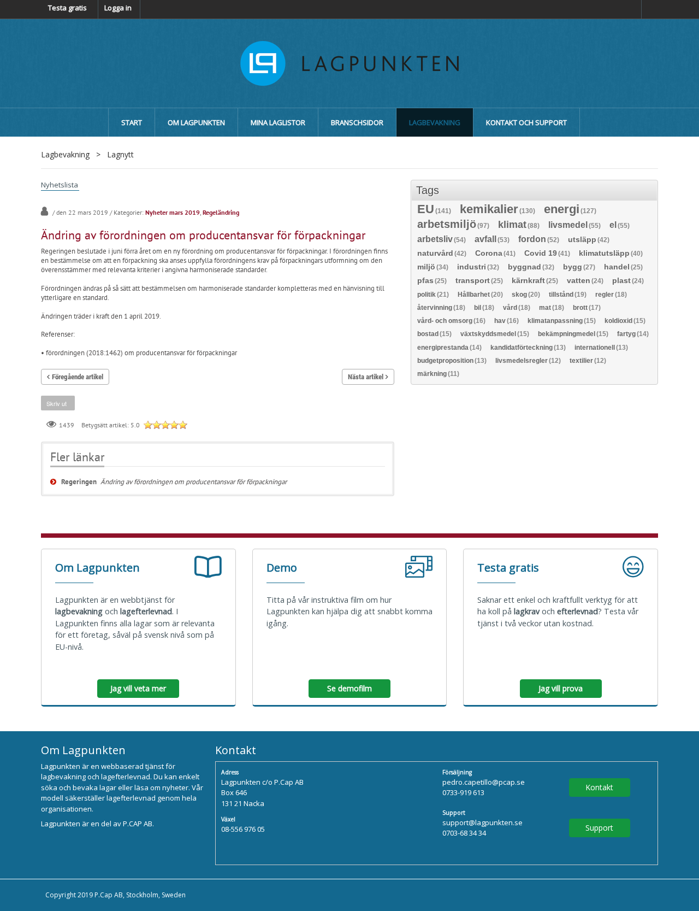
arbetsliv (441, 239)
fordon (538, 239)
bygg (579, 267)
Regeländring (221, 212)
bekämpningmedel (573, 334)
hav (506, 321)
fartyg (633, 334)
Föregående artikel (77, 377)
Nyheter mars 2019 (172, 212)
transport (479, 280)
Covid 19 (547, 253)
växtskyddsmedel (494, 334)
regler (611, 294)
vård (516, 307)
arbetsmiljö (453, 225)
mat (551, 307)
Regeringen (79, 481)
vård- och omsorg (451, 321)
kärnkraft (535, 280)
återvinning (441, 307)
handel (623, 267)
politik (433, 294)
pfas (432, 280)
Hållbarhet (480, 294)
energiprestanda (449, 347)
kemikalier (497, 210)
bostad (434, 334)
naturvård (441, 253)
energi (570, 210)
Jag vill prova (560, 688)
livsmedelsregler (528, 360)
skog (526, 294)
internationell (601, 347)
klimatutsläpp (611, 253)
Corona (495, 253)
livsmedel (574, 225)
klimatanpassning (562, 321)
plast (628, 280)
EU (434, 210)
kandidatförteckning (528, 347)
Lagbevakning (65, 154)
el (619, 225)
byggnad (531, 267)
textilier (588, 360)
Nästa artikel (365, 377)
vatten (585, 280)
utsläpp (588, 239)
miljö (432, 267)
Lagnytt (120, 154)
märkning (438, 374)
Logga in (118, 8)
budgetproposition (452, 360)
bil (484, 307)
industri (478, 267)
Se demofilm (349, 688)
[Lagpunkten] (349, 62)
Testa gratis (67, 8)
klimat (519, 225)
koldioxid (625, 321)
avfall (492, 239)
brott (587, 307)
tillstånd (568, 294)
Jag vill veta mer (138, 688)
